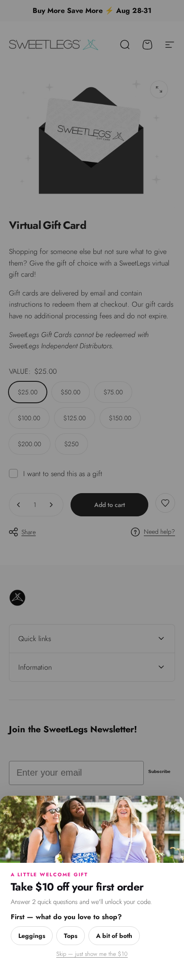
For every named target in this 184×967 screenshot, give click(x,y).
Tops (70, 935)
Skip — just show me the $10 (92, 954)
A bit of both (114, 935)
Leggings (31, 935)
